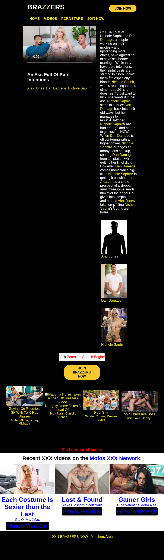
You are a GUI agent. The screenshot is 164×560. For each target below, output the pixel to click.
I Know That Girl (27, 526)
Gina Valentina (128, 505)
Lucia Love (132, 418)
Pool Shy (101, 412)
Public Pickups (82, 511)
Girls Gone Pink (137, 511)
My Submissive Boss (139, 414)
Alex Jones (35, 88)
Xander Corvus (95, 416)
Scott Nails (56, 413)
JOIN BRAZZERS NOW (82, 372)
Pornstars (72, 18)
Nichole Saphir (79, 88)
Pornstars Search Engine (86, 357)
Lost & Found (82, 499)
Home (34, 18)
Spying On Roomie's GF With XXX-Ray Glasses (24, 412)
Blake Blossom (73, 505)
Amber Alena (19, 420)
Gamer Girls (136, 499)
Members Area (102, 536)
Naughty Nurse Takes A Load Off (63, 408)
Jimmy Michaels (28, 421)
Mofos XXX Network (115, 458)
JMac (36, 519)
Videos (50, 18)
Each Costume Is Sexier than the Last (27, 507)
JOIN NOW (123, 8)
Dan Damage (56, 88)
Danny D (148, 418)
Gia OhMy (22, 519)
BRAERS (45, 7)
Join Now (95, 18)
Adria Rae (148, 505)
